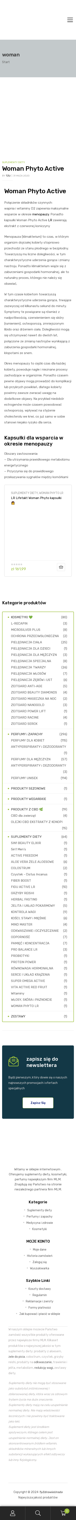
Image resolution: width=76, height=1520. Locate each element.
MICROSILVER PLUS (25, 630)
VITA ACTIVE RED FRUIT (29, 987)
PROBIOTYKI (20, 956)
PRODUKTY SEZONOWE (28, 788)
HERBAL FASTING (24, 899)
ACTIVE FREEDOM (24, 855)
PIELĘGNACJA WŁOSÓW (28, 674)
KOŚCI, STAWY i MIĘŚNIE (28, 918)
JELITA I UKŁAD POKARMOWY (33, 906)
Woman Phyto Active (33, 168)
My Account (12, 1513)
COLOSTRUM (20, 868)
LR (50, 220)
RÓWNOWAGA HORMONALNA (32, 968)
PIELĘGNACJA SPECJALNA (31, 661)
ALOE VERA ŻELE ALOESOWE (32, 862)
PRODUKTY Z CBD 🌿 (27, 809)
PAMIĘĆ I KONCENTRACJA (30, 943)
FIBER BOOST (21, 881)
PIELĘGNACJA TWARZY (28, 667)
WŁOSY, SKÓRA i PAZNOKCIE (31, 1000)
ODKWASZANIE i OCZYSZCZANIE (35, 931)
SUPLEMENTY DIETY (13, 162)
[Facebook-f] (28, 1472)
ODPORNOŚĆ (20, 937)
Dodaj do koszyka (61, 567)
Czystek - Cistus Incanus (29, 874)
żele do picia (16, 1356)
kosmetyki (59, 1174)
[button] (38, 1102)
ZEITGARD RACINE (25, 717)
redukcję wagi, (44, 1367)
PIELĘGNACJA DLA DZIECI (30, 648)
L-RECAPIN (19, 623)
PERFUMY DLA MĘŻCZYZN (30, 759)
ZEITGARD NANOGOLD (27, 705)
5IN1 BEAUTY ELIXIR (26, 843)
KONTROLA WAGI (23, 912)
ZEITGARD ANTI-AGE (26, 686)
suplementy (33, 1174)
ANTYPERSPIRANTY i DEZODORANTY (38, 747)
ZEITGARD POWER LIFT (28, 711)
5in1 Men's (18, 849)
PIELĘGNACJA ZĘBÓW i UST (31, 680)
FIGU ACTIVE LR (23, 887)
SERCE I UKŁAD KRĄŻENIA (30, 975)
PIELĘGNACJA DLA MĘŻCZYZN (34, 655)
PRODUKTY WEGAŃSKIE (28, 799)
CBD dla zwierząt (23, 816)
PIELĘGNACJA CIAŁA (26, 642)
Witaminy (17, 993)
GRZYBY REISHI (22, 893)
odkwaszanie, (43, 1362)
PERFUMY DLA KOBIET (28, 740)
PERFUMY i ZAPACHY (27, 734)
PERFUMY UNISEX (24, 778)
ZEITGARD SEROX (24, 724)
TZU (8, 175)
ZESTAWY (18, 1016)
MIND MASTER (21, 924)
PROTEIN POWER (23, 962)
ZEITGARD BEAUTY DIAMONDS (34, 692)
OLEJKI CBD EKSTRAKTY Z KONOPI (36, 822)
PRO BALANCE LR (24, 949)
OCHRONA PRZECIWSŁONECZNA (35, 636)
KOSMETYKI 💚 (22, 617)
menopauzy (40, 214)
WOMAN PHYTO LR (51, 493)
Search (38, 1513)
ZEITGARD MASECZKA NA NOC (33, 699)
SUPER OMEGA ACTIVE (28, 981)
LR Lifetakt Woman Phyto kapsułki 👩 (36, 500)
